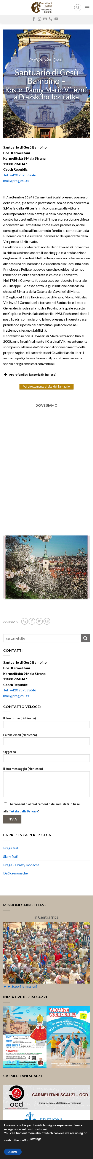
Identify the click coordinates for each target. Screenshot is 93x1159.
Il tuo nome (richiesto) (19, 718)
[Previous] (12, 567)
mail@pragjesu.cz (16, 180)
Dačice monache (15, 873)
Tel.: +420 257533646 (19, 175)
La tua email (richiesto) (20, 735)
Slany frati (10, 856)
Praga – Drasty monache (21, 865)
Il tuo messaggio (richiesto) (23, 769)
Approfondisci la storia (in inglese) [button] (32, 374)
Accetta (12, 1152)
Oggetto (9, 752)
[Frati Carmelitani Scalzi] (42, 7)
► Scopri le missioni (22, 986)
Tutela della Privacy (23, 811)
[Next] (80, 567)
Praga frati (11, 848)
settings (35, 1139)
